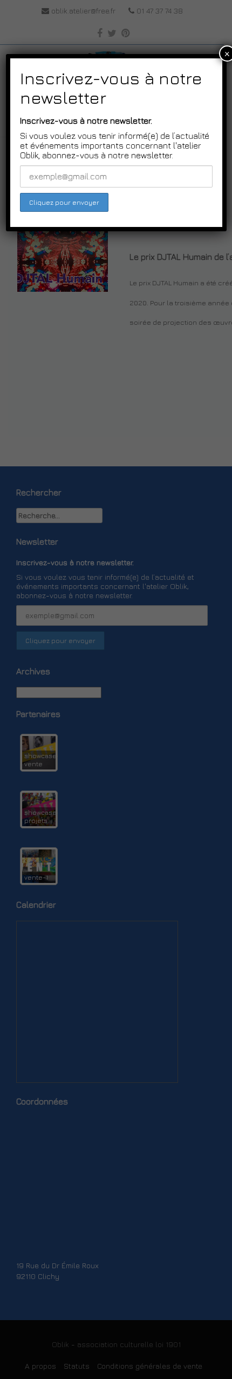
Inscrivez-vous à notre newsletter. (86, 120)
